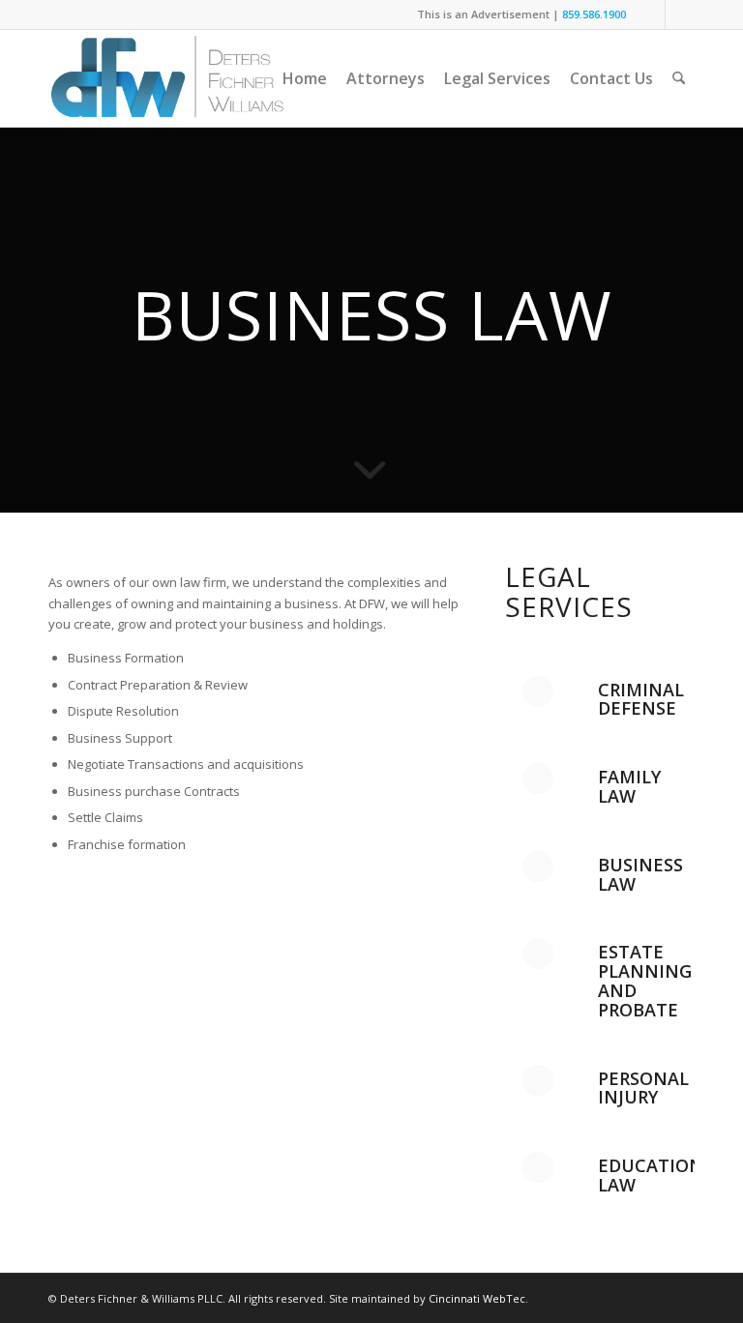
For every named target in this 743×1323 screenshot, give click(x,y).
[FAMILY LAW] (537, 778)
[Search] (679, 78)
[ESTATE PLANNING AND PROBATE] (537, 953)
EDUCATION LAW (650, 1175)
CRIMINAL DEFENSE (641, 699)
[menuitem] (305, 78)
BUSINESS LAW (640, 874)
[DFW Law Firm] (167, 78)
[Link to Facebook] (680, 14)
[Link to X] (651, 14)
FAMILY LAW (629, 786)
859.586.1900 (594, 14)
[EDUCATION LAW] (537, 1167)
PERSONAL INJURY (643, 1088)
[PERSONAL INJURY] (537, 1080)
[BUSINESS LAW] (537, 866)
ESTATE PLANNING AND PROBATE (645, 980)
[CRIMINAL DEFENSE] (537, 691)
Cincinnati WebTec (477, 1298)
